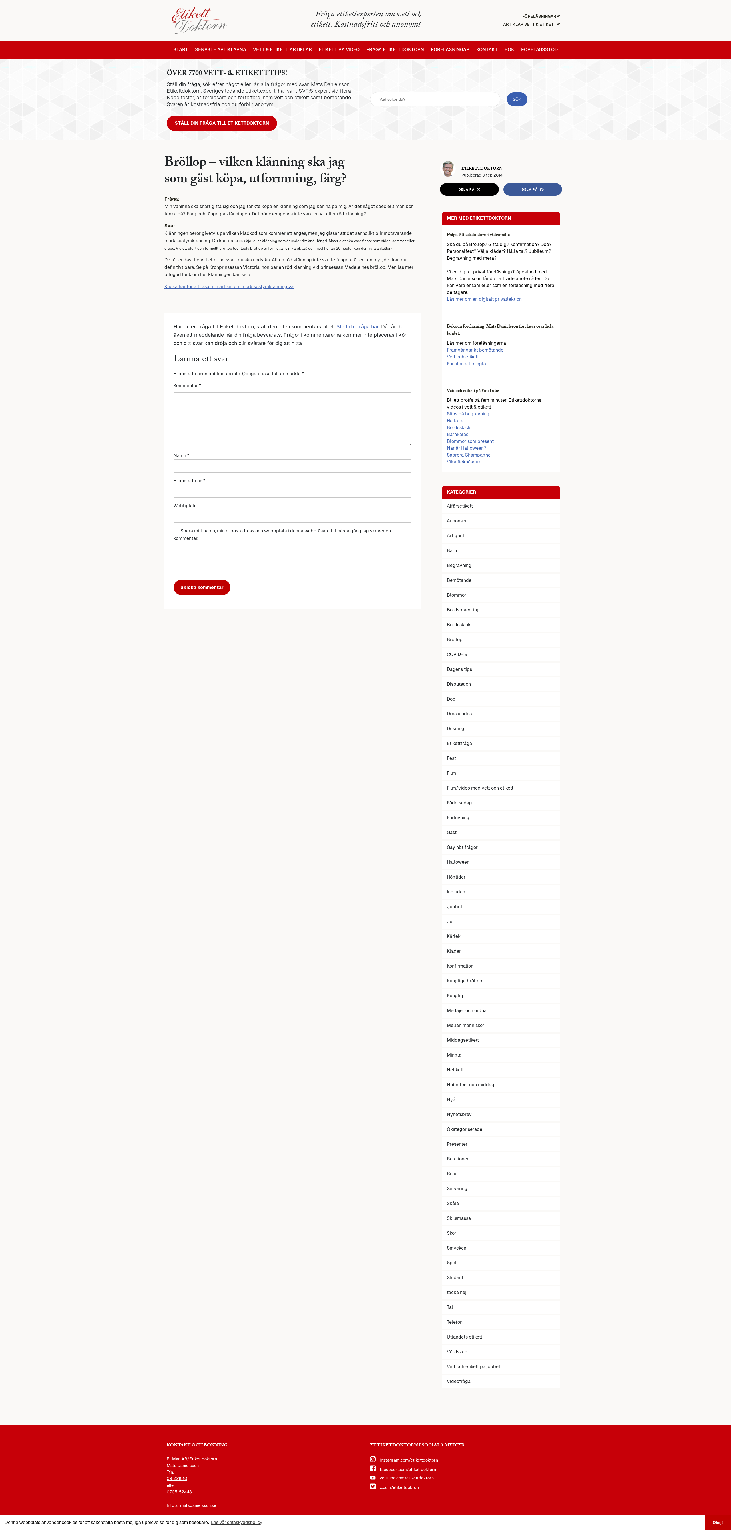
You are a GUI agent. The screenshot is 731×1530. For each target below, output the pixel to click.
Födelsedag (459, 803)
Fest (451, 758)
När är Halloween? (466, 448)
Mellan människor (465, 1025)
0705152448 (179, 1492)
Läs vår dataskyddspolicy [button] (236, 1522)
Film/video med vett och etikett (480, 788)
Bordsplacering (463, 610)
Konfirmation (460, 966)
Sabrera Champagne (469, 455)
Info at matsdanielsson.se (191, 1505)
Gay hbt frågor (462, 847)
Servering (457, 1188)
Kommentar (187, 385)
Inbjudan (456, 892)
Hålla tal (456, 420)
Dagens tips (459, 669)
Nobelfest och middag (470, 1084)
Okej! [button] (718, 1522)
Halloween (458, 862)
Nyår (452, 1099)
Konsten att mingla (466, 363)
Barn (452, 550)
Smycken (456, 1248)
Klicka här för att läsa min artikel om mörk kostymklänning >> (229, 286)
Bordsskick (459, 427)
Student (455, 1277)
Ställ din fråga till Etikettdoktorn (222, 123)
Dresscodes (459, 713)
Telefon (455, 1322)
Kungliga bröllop (464, 981)
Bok (509, 49)
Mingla (454, 1055)
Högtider (456, 877)
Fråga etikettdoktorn (395, 49)
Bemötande (459, 580)
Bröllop (455, 639)
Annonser (457, 521)
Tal (450, 1307)
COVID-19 (457, 654)
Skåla (453, 1203)
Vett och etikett (463, 357)
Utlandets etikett (464, 1337)
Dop (451, 699)
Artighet (455, 535)
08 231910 (177, 1478)
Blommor (456, 595)
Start (180, 49)
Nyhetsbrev (459, 1114)
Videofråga (459, 1381)
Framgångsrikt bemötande (475, 350)
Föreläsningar (539, 16)
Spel (452, 1262)
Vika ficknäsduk (464, 462)
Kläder (454, 951)
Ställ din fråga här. (358, 327)
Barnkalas (457, 434)
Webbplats (185, 505)
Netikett (455, 1070)
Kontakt (487, 49)
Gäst (452, 832)
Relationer (458, 1159)
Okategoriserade (464, 1129)
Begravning (459, 565)
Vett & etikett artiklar (282, 49)
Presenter (457, 1144)
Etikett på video (339, 49)
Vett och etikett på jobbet (473, 1366)
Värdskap (457, 1352)
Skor (451, 1233)
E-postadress (189, 480)
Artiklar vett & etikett (529, 24)
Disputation (459, 684)
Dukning (455, 728)
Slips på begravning (468, 414)
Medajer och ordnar (467, 1010)
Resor (453, 1173)
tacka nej (456, 1292)
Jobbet (454, 906)
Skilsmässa (459, 1218)
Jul (450, 921)
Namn (181, 455)
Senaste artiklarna (220, 49)
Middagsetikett (463, 1040)
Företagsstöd (539, 49)
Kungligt (456, 995)
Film (451, 773)
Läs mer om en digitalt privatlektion (484, 299)
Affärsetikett (460, 506)
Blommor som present (470, 441)
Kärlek (454, 936)
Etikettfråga (459, 743)
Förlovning (458, 817)
